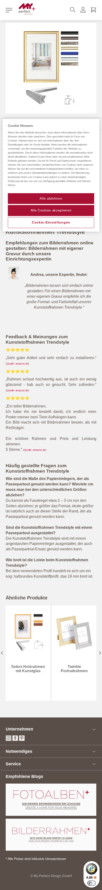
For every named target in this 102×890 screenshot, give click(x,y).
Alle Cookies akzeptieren (51, 210)
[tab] (51, 729)
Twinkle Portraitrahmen (74, 669)
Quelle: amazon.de (17, 363)
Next (100, 653)
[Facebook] (15, 740)
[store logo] (27, 9)
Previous (2, 653)
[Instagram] (8, 740)
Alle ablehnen (51, 198)
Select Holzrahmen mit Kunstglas (28, 669)
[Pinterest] (22, 740)
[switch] (91, 883)
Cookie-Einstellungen (51, 222)
